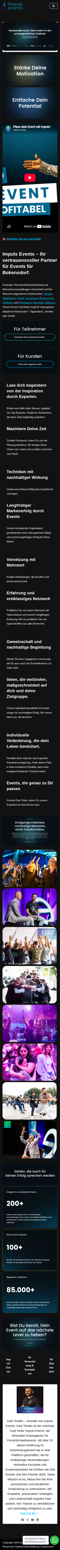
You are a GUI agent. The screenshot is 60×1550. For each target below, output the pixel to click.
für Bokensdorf (51, 1365)
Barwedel (38, 302)
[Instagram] (28, 1520)
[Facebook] (22, 1520)
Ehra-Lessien (47, 298)
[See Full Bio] (38, 1513)
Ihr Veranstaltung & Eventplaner (29, 1365)
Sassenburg (31, 298)
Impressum (47, 1546)
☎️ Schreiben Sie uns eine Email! (21, 238)
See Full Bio (28, 1513)
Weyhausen (25, 302)
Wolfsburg (8, 302)
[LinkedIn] (38, 1520)
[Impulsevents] (12, 5)
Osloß (20, 298)
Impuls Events (8, 1365)
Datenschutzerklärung (27, 1546)
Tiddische (50, 302)
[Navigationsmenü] (54, 6)
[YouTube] (32, 1520)
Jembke (47, 293)
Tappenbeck (9, 298)
